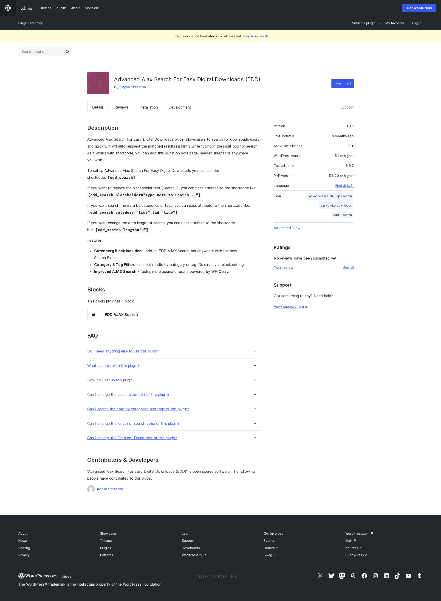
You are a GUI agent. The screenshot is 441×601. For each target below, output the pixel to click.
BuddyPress (356, 555)
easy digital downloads (336, 205)
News (22, 540)
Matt (350, 540)
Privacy (24, 555)
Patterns (106, 555)
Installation (148, 107)
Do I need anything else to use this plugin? (123, 351)
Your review (284, 267)
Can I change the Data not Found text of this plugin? (132, 438)
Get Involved (273, 533)
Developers (191, 548)
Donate (271, 548)
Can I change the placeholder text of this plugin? (128, 394)
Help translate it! (255, 36)
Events (269, 540)
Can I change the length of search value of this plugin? (133, 423)
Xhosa (66, 576)
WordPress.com (359, 533)
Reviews (121, 107)
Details (98, 107)
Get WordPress (419, 8)
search (347, 215)
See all (348, 267)
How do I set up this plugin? (110, 380)
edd (336, 215)
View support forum (290, 306)
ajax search (344, 196)
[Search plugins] (67, 51)
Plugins (105, 548)
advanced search (321, 196)
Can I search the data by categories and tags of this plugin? (138, 409)
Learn (186, 533)
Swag (270, 555)
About (23, 533)
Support (347, 107)
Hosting (24, 548)
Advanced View (287, 228)
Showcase (108, 533)
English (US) (344, 185)
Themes (106, 540)
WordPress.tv (194, 555)
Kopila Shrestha (133, 87)
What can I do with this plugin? (113, 365)
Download (342, 83)
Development (180, 107)
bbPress (353, 548)
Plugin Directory (30, 23)
